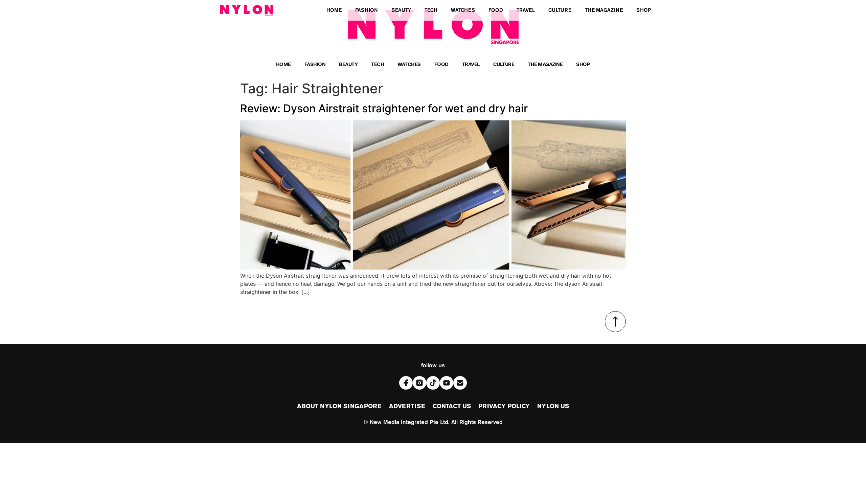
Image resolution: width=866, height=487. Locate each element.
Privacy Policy (504, 406)
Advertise (407, 406)
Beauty (348, 65)
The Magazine (545, 65)
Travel (471, 65)
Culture (504, 65)
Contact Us (452, 406)
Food (441, 65)
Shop (583, 65)
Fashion (315, 65)
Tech (377, 65)
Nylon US (553, 406)
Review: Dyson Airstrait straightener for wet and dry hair (384, 108)
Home (283, 65)
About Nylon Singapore (339, 406)
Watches (409, 65)
